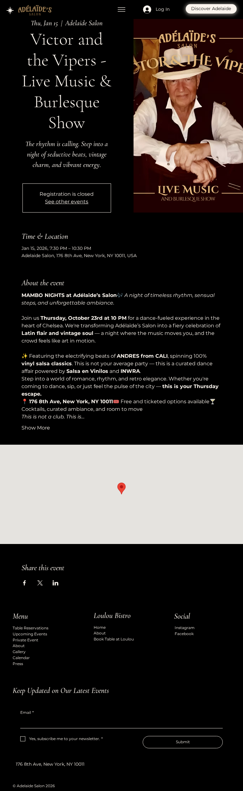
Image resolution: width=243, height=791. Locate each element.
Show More (36, 428)
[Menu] (121, 9)
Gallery (19, 651)
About (19, 645)
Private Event (25, 640)
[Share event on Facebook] (25, 582)
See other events (66, 202)
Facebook (184, 633)
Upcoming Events (30, 634)
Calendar (21, 657)
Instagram (185, 627)
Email (27, 712)
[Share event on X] (40, 582)
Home (100, 627)
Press (18, 663)
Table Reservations (30, 628)
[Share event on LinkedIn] (56, 582)
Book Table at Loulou (114, 639)
